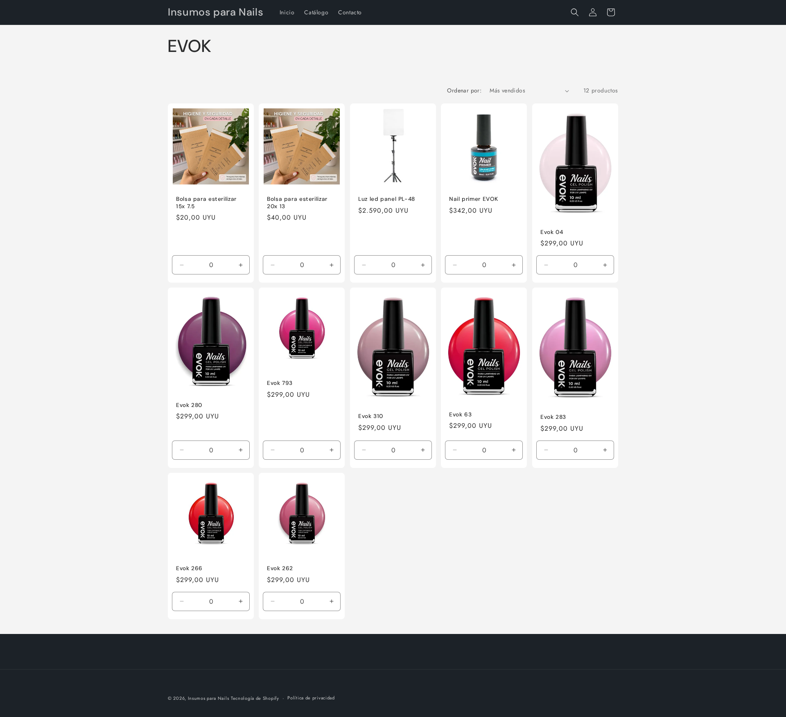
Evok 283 (553, 417)
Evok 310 (370, 416)
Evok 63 (460, 414)
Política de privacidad (310, 698)
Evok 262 (280, 568)
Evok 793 (280, 383)
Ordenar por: (464, 90)
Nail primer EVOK (473, 199)
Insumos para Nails (208, 698)
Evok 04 (551, 232)
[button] (575, 12)
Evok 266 (189, 568)
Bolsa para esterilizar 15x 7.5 (206, 203)
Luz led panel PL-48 (386, 199)
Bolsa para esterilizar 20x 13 (297, 203)
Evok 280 (189, 405)
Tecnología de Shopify (255, 698)
